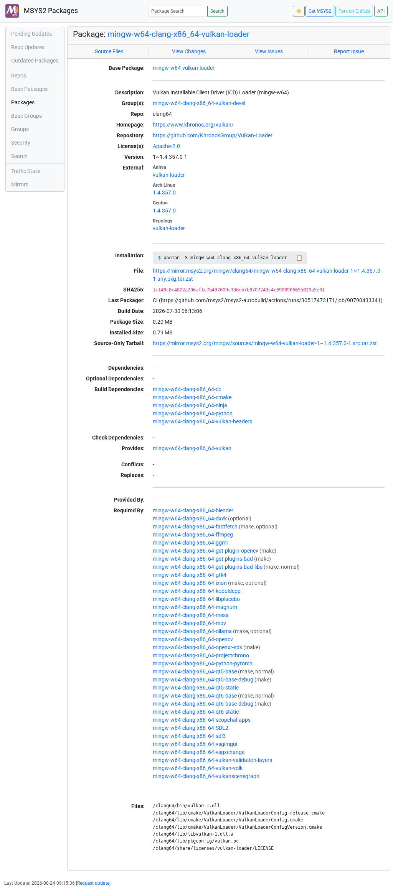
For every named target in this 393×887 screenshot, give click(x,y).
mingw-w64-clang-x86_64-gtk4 (189, 575)
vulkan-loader (169, 175)
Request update (93, 883)
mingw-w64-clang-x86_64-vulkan (192, 448)
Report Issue (349, 51)
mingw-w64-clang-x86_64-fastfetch (195, 526)
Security (20, 143)
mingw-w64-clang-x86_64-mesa (191, 615)
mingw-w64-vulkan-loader (184, 68)
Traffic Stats (25, 171)
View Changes (189, 51)
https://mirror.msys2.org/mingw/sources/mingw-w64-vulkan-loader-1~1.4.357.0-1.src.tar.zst (265, 343)
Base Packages (29, 89)
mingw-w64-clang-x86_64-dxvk (190, 518)
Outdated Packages (34, 61)
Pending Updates (31, 34)
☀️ (299, 11)
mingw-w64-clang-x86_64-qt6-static (196, 712)
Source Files (109, 51)
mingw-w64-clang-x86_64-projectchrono (201, 655)
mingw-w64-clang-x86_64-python (193, 413)
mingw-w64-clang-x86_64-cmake (192, 397)
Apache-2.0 (166, 146)
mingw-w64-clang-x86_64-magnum (195, 607)
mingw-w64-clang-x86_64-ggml (190, 543)
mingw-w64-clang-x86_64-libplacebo (196, 599)
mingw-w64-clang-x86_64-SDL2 (190, 728)
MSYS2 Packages (50, 11)
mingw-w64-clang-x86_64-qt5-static (196, 688)
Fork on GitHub (354, 11)
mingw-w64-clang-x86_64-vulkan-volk (198, 768)
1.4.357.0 (164, 192)
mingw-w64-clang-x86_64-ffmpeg (193, 535)
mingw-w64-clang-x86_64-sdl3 (189, 736)
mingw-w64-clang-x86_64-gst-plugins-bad (203, 559)
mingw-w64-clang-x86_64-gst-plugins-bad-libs (208, 567)
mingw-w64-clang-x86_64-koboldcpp (197, 591)
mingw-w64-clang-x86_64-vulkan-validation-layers (212, 760)
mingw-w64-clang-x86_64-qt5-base (195, 671)
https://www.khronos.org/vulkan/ (193, 125)
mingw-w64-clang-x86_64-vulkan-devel (199, 103)
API (381, 11)
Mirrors (19, 184)
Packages (23, 102)
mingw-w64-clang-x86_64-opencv (193, 639)
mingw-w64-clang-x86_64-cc (187, 389)
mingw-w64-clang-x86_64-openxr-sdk (197, 647)
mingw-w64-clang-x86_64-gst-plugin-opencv (205, 551)
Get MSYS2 (320, 11)
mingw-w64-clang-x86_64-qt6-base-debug (203, 704)
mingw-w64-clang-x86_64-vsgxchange (198, 752)
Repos (18, 75)
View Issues (269, 51)
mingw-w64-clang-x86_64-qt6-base (195, 696)
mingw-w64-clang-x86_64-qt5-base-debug (203, 679)
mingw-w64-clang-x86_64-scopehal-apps (202, 720)
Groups (20, 129)
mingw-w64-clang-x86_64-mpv (189, 623)
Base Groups (26, 116)
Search (217, 11)
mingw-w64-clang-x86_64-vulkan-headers (202, 421)
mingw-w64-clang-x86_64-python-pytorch (203, 663)
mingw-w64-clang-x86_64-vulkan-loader (178, 34)
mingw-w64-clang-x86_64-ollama (192, 631)
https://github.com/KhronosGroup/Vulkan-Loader (212, 135)
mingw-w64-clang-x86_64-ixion (190, 583)
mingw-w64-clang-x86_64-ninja (190, 405)
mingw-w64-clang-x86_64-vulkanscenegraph (206, 776)
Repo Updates (28, 47)
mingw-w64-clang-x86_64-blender (193, 510)
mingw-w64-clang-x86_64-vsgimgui (195, 744)
